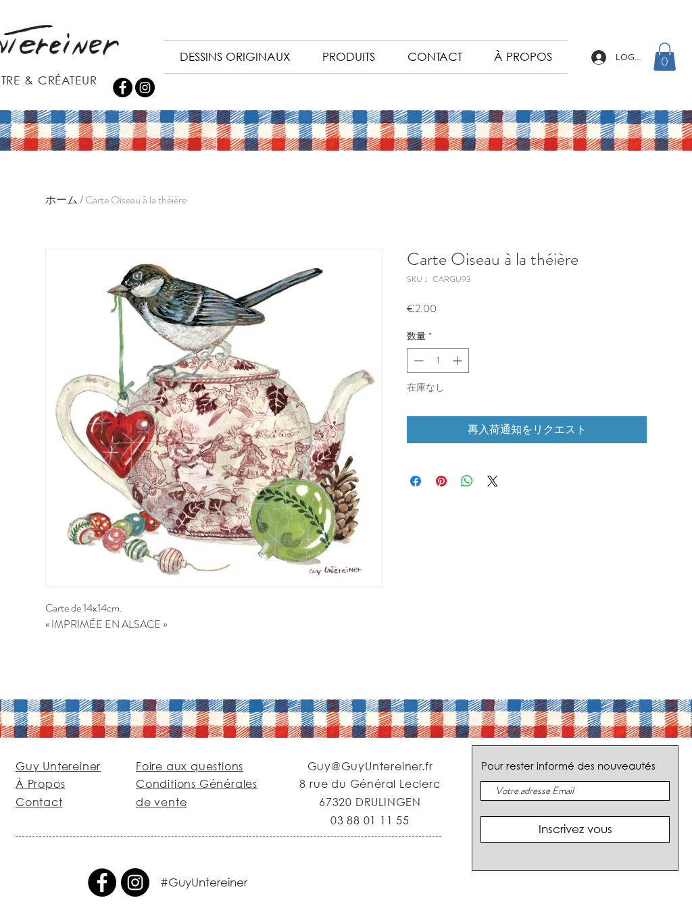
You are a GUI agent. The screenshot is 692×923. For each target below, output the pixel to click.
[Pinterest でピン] (441, 481)
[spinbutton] (438, 360)
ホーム (61, 199)
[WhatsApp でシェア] (467, 481)
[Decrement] (417, 360)
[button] (664, 57)
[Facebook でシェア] (415, 481)
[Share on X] (493, 481)
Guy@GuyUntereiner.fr (370, 766)
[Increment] (458, 360)
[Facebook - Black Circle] (122, 87)
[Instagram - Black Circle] (145, 87)
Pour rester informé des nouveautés (568, 766)
